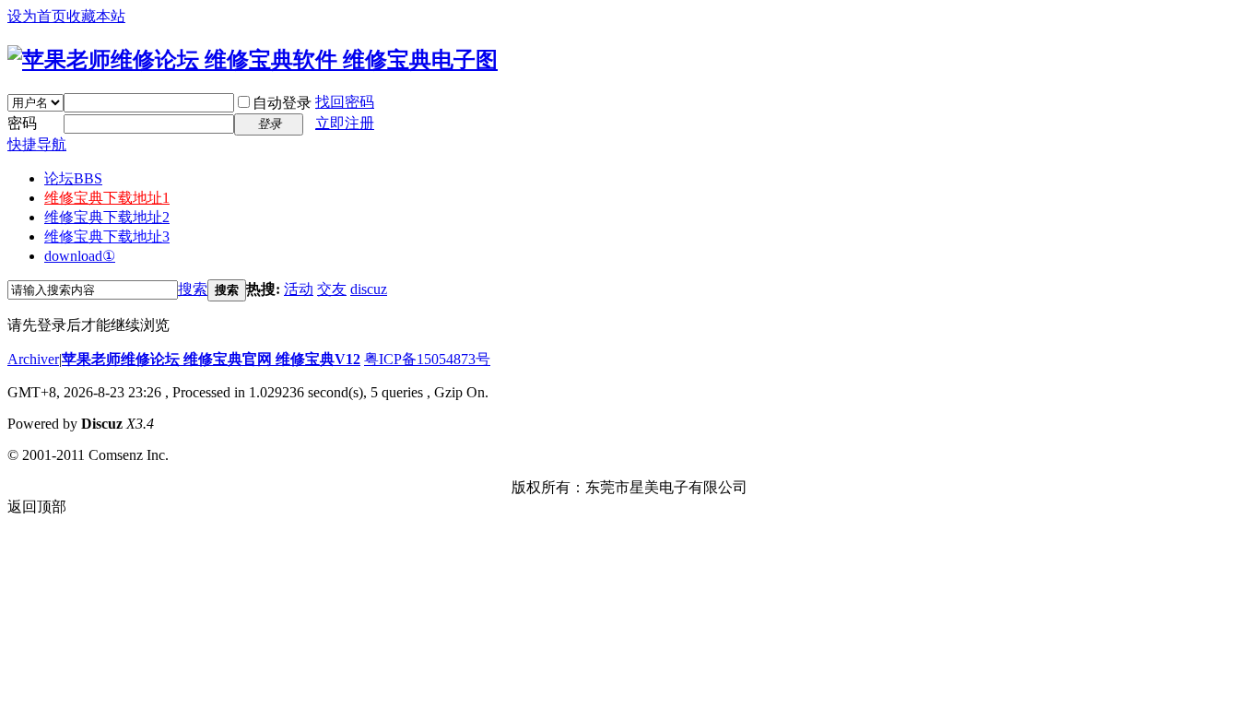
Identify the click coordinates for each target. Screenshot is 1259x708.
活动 (298, 289)
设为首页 (36, 16)
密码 (22, 123)
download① (79, 256)
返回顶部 (36, 506)
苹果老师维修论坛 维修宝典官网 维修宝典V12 (211, 359)
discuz (368, 289)
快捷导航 (36, 144)
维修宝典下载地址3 (107, 236)
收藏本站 (95, 16)
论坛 (73, 178)
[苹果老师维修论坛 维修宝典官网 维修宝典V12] (252, 60)
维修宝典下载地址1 (107, 198)
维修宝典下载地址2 (107, 217)
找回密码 (344, 102)
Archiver (33, 359)
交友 (332, 289)
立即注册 (344, 123)
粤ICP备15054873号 (427, 359)
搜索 (192, 289)
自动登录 (282, 103)
